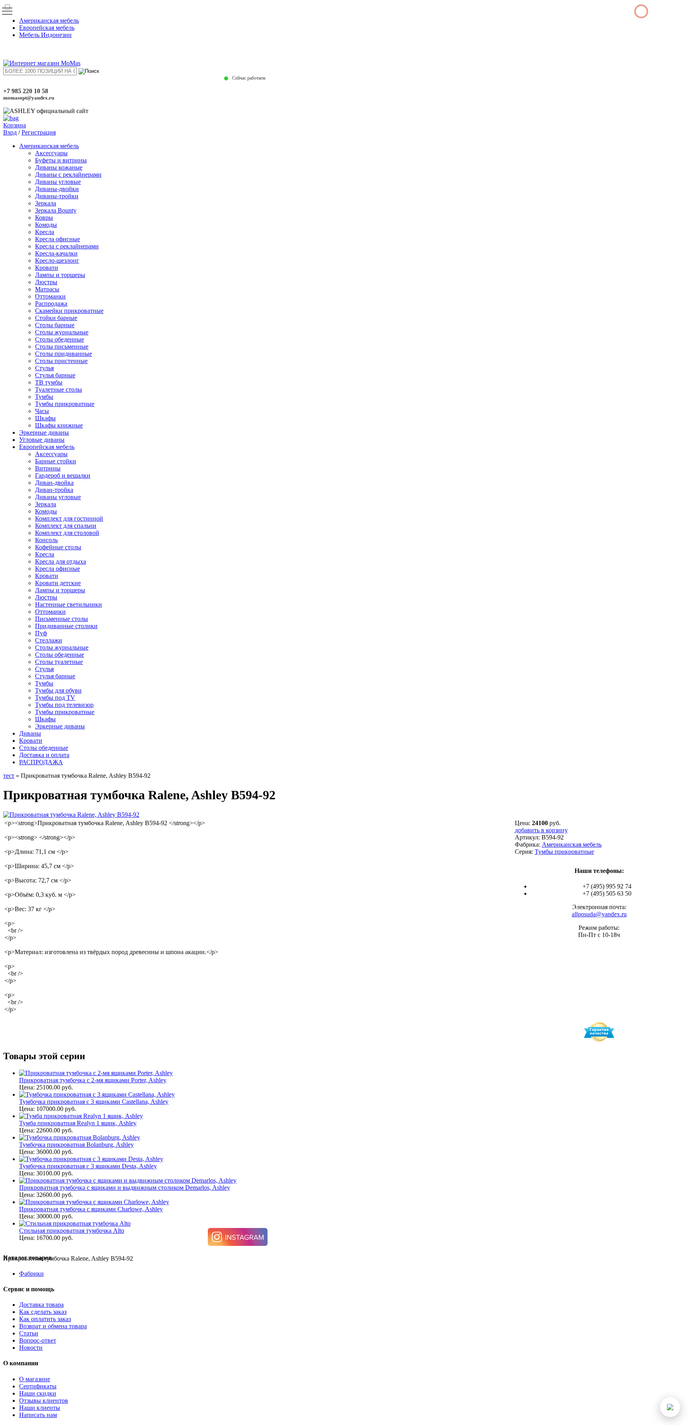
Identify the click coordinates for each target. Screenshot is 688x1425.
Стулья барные (55, 375)
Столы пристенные (61, 360)
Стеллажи (48, 640)
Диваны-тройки (56, 196)
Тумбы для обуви (58, 690)
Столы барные (54, 325)
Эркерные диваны (44, 432)
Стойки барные (56, 317)
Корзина (14, 125)
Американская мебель (49, 20)
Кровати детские (58, 583)
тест (8, 775)
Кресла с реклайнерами (67, 246)
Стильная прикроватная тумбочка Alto (71, 1230)
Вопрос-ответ (37, 1340)
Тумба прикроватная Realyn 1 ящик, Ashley (78, 1123)
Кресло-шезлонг (57, 260)
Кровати (46, 267)
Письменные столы (61, 618)
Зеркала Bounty (55, 210)
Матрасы (47, 289)
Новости (31, 1347)
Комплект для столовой (67, 532)
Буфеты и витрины (61, 160)
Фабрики (31, 1273)
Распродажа (51, 303)
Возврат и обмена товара (53, 1326)
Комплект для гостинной (69, 518)
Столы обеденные (59, 339)
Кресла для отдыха (60, 561)
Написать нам (38, 1414)
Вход (10, 132)
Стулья (44, 368)
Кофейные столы (58, 547)
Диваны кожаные (58, 167)
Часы (42, 411)
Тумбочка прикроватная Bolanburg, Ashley (76, 1144)
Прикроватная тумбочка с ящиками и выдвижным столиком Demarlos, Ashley (124, 1187)
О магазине (34, 1379)
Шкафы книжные (59, 425)
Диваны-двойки (57, 188)
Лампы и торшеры (60, 274)
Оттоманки (50, 296)
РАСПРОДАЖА (41, 762)
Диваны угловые (58, 181)
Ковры (44, 217)
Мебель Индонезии (45, 34)
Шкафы (45, 418)
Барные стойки (55, 461)
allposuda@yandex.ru (599, 914)
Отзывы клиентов (43, 1400)
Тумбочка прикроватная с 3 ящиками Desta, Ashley (88, 1166)
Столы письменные (61, 346)
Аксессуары (51, 153)
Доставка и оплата (44, 755)
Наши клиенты (39, 1407)
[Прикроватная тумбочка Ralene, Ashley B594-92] (71, 814)
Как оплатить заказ (45, 1319)
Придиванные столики (66, 626)
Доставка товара (41, 1304)
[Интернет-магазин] (41, 63)
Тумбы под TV (55, 697)
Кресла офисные (57, 239)
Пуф (41, 633)
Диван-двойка (54, 482)
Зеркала (45, 203)
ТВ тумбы (49, 382)
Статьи (28, 1333)
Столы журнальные (61, 332)
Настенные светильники (68, 604)
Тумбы (44, 396)
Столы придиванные (63, 353)
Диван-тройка (54, 489)
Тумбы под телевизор (64, 704)
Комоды (46, 224)
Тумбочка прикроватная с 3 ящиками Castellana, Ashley (93, 1101)
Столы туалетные (59, 661)
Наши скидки (37, 1393)
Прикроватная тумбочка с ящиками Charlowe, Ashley (91, 1209)
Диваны (30, 733)
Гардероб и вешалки (62, 475)
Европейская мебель (46, 27)
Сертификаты (38, 1386)
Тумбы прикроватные (64, 403)
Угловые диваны (41, 439)
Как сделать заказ (42, 1311)
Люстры (46, 282)
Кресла (44, 231)
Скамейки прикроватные (69, 310)
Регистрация (39, 132)
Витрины (48, 468)
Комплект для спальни (65, 525)
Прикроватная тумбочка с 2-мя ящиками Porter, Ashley (92, 1080)
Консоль (46, 540)
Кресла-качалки (56, 253)
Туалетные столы (58, 389)
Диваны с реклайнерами (68, 174)
